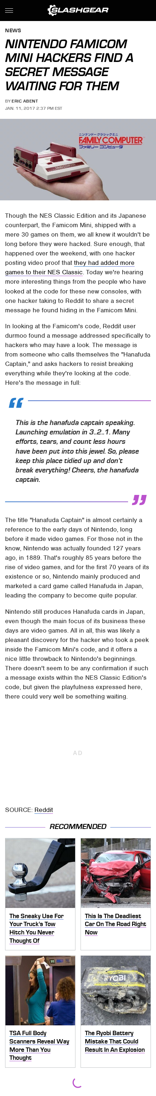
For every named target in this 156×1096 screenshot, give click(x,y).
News (13, 31)
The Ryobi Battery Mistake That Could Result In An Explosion (115, 1041)
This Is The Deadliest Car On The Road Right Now (115, 924)
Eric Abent (25, 101)
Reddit (43, 810)
